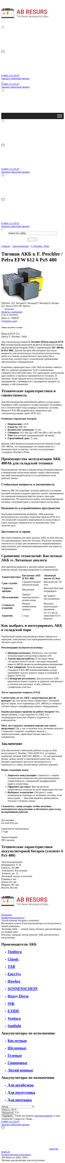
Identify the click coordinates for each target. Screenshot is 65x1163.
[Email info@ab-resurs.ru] (25, 72)
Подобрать (8, 1116)
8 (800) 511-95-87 (10, 75)
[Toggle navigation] (2, 82)
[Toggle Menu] (59, 115)
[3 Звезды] (41, 303)
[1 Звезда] (17, 303)
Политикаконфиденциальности (12, 916)
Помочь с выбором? (12, 312)
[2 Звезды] (29, 303)
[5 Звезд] (6, 306)
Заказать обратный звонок (15, 78)
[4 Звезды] (53, 303)
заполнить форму (43, 1115)
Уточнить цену (9, 321)
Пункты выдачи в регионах (16, 1154)
